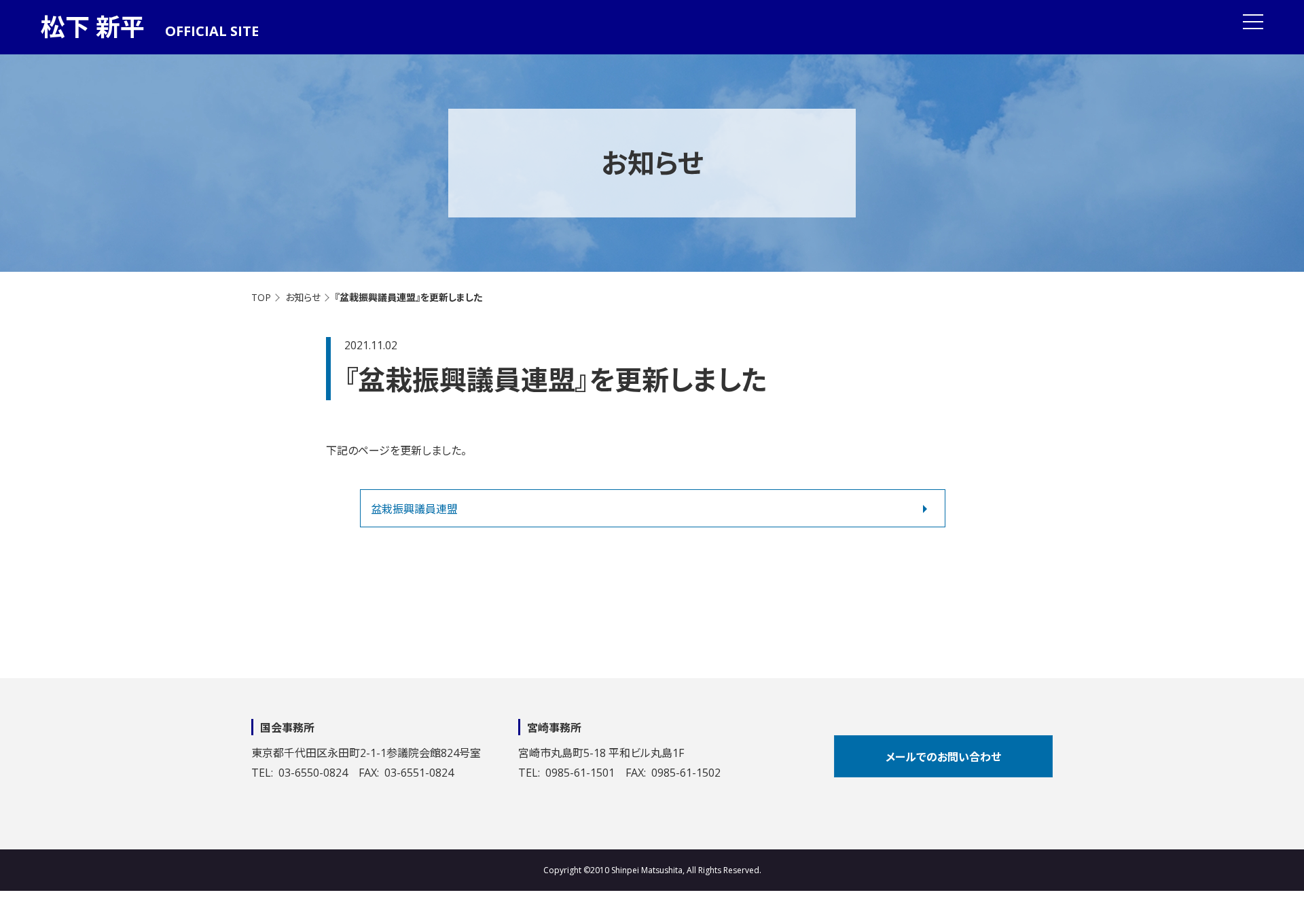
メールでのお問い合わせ (943, 757)
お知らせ (303, 297)
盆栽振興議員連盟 (414, 508)
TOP (261, 297)
